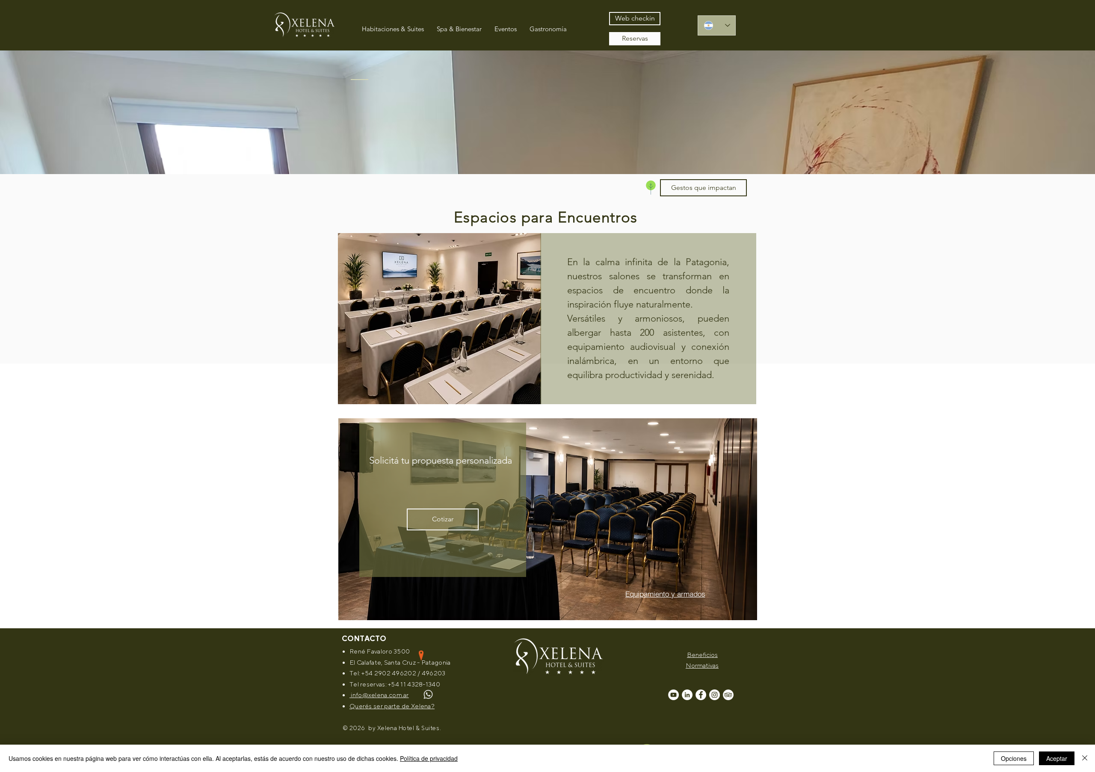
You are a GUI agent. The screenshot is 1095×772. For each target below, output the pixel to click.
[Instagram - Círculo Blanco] (714, 694)
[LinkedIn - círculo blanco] (687, 694)
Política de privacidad (429, 758)
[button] (703, 187)
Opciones (1014, 758)
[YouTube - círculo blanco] (673, 694)
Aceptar (1056, 758)
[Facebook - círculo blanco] (700, 694)
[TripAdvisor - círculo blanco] (728, 694)
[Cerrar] (1085, 758)
